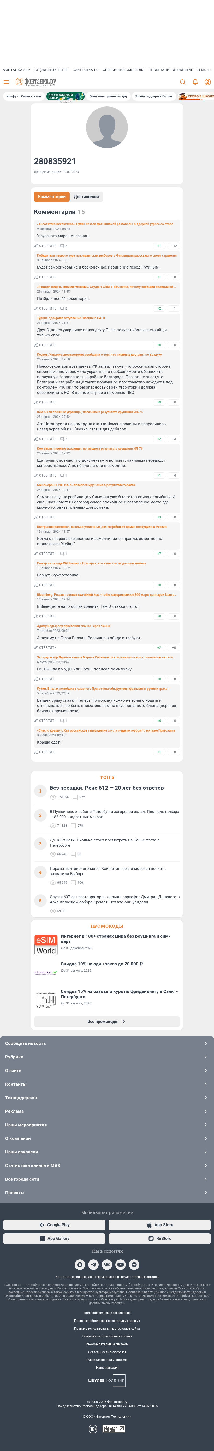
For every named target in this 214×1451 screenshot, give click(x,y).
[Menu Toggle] (6, 82)
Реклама (14, 1111)
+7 (159, 554)
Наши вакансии (21, 1152)
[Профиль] (207, 82)
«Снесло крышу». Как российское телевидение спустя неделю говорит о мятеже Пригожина (106, 730)
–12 (174, 246)
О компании (18, 1138)
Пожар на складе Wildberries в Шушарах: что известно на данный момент (91, 563)
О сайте (13, 1070)
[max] (80, 1264)
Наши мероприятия (26, 1124)
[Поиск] (182, 82)
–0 (174, 277)
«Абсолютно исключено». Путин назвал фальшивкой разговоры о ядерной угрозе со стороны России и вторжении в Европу (107, 224)
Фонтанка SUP (16, 70)
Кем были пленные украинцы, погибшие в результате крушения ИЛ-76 (90, 412)
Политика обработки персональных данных (107, 1321)
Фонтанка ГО (86, 70)
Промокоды (107, 926)
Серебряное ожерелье (124, 70)
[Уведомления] (195, 82)
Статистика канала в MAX (32, 1165)
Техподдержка (21, 1097)
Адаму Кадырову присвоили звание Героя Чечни (73, 626)
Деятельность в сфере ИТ (107, 1352)
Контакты (16, 1084)
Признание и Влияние (171, 70)
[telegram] (93, 1264)
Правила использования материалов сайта (107, 1328)
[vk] (107, 1264)
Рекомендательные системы (107, 1344)
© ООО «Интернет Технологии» (107, 1416)
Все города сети (22, 1179)
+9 (159, 402)
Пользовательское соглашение (107, 1313)
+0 (159, 345)
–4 (174, 475)
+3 (159, 517)
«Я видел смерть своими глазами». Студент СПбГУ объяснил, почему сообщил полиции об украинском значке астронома (107, 287)
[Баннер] (65, 96)
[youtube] (120, 1264)
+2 (159, 308)
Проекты (15, 1192)
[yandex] (134, 1264)
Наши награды (107, 1368)
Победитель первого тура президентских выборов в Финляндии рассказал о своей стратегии (107, 255)
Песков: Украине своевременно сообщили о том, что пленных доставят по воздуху (99, 354)
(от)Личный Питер (52, 70)
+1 (159, 246)
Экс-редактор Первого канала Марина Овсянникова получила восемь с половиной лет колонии (107, 657)
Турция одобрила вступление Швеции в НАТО (71, 318)
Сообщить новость (25, 1043)
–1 (174, 308)
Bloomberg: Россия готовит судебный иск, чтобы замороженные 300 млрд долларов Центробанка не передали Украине (107, 595)
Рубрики (14, 1057)
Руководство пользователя (107, 1360)
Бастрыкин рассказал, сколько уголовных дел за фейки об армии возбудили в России (102, 527)
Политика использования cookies (107, 1336)
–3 (174, 439)
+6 (159, 721)
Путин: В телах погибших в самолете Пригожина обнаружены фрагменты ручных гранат (103, 689)
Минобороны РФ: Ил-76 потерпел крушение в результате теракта (86, 485)
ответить (48, 246)
